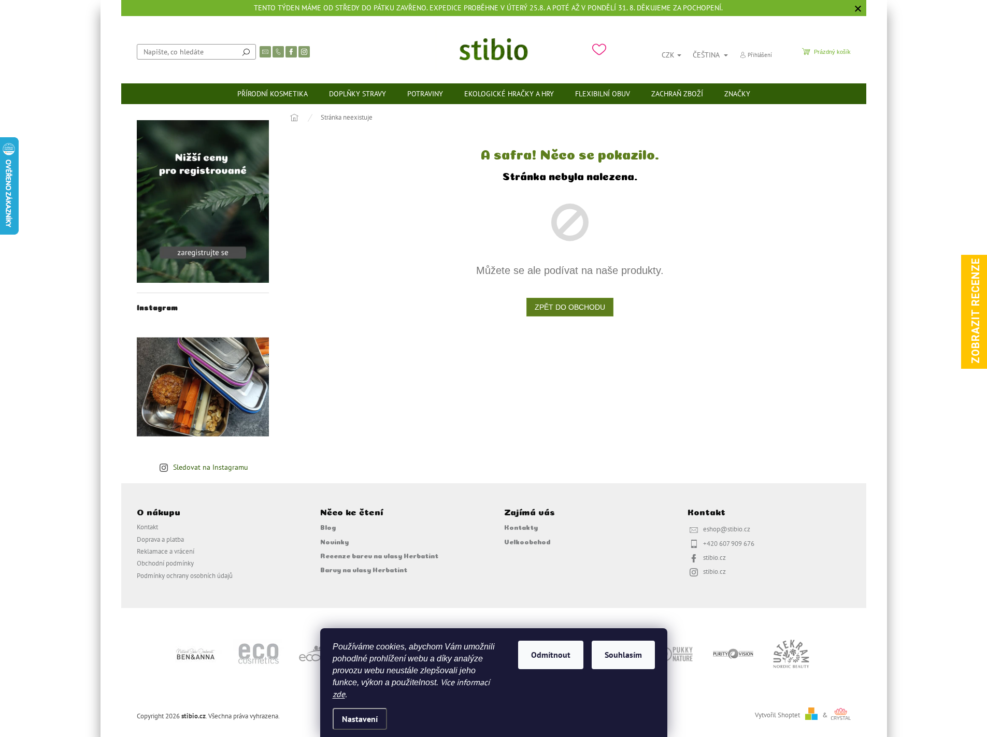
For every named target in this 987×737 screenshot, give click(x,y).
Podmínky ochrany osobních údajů (185, 575)
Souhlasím (623, 654)
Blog (328, 526)
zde (339, 694)
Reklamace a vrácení (165, 551)
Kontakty (521, 526)
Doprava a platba (160, 539)
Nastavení (360, 719)
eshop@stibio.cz (726, 529)
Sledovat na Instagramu (210, 467)
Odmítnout (550, 654)
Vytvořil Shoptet (777, 715)
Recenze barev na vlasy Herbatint (379, 555)
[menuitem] (272, 93)
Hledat (246, 52)
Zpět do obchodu (570, 307)
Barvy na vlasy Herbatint (363, 569)
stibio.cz (714, 557)
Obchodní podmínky (165, 563)
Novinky (334, 541)
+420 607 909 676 (728, 543)
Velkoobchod (527, 541)
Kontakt (147, 527)
